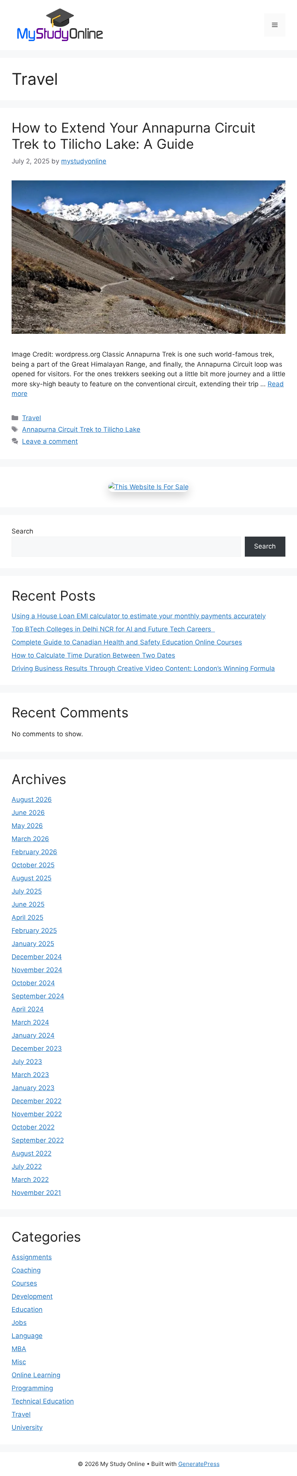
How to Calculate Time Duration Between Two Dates (93, 655)
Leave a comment (50, 441)
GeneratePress (199, 1464)
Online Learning (36, 1375)
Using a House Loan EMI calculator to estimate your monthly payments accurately (139, 616)
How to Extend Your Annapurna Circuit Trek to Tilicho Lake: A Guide (134, 135)
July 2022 (27, 1166)
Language (27, 1336)
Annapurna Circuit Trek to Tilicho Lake (81, 429)
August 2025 (31, 878)
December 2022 (36, 1101)
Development (32, 1296)
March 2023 (30, 1075)
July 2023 (27, 1061)
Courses (24, 1283)
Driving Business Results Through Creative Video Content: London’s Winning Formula (143, 668)
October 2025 (33, 865)
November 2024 (37, 970)
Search (22, 531)
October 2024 (33, 983)
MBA (19, 1349)
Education (27, 1309)
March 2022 (30, 1179)
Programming (32, 1388)
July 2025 (27, 891)
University (27, 1427)
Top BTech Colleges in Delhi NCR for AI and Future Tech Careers (113, 629)
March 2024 (30, 1022)
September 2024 (38, 996)
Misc (19, 1362)
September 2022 (38, 1140)
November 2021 (36, 1193)
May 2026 (27, 826)
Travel (31, 418)
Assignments (32, 1257)
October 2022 (33, 1127)
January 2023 (33, 1088)
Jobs (19, 1322)
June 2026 (28, 812)
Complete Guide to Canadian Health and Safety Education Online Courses (127, 642)
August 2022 (31, 1153)
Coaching (26, 1270)
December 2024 (37, 957)
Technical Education (43, 1401)
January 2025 (33, 944)
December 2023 (37, 1048)
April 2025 (27, 917)
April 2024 (28, 1009)
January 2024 (33, 1035)
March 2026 (30, 839)
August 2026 (32, 799)
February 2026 (34, 852)
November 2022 (37, 1114)
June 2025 (28, 904)
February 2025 (34, 930)
